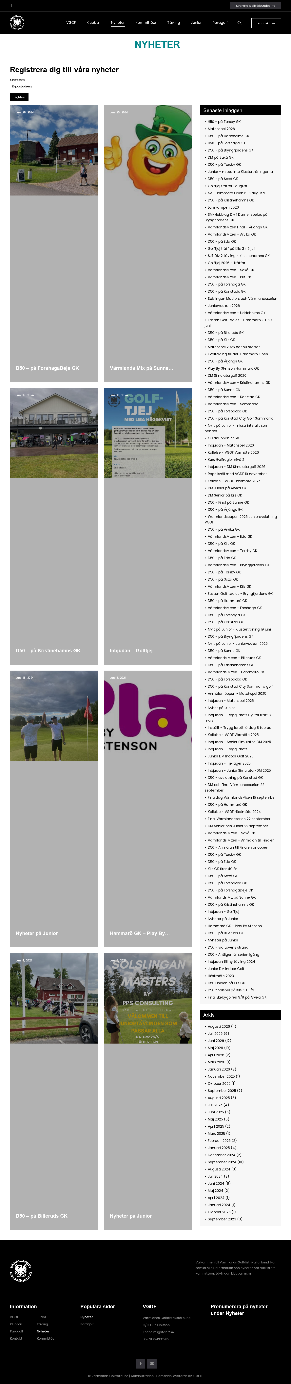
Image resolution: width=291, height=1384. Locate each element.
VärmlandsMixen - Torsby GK (232, 550)
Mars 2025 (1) (219, 1133)
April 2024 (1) (219, 1197)
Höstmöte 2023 (221, 976)
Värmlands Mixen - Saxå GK (231, 833)
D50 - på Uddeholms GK (228, 136)
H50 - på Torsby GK (224, 121)
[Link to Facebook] (11, 5)
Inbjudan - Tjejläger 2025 (229, 763)
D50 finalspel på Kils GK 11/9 (231, 990)
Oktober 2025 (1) (222, 1083)
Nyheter (43, 1331)
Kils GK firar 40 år (222, 868)
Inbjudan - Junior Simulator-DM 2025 (239, 770)
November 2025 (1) (224, 1076)
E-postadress (17, 79)
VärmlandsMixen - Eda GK (230, 536)
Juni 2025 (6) (219, 1112)
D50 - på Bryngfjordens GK (230, 150)
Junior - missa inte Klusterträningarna (240, 171)
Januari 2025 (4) (222, 1147)
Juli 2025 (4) (218, 1105)
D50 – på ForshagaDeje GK (47, 368)
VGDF (14, 1317)
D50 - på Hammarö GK (227, 600)
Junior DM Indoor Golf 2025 (230, 756)
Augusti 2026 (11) (222, 1026)
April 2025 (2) (219, 1126)
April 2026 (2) (219, 1055)
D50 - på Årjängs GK (225, 361)
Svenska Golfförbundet (253, 6)
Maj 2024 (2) (218, 1190)
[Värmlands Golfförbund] (17, 23)
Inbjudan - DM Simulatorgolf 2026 (236, 466)
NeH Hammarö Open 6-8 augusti (236, 193)
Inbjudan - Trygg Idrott (227, 749)
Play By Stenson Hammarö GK (233, 368)
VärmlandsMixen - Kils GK (229, 277)
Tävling (42, 1324)
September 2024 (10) (226, 1162)
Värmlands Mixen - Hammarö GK (236, 672)
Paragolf (16, 1331)
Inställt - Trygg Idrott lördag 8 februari (240, 727)
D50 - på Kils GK (221, 339)
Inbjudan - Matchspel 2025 (231, 700)
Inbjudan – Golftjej (131, 650)
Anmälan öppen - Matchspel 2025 (237, 693)
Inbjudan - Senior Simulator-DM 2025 (239, 742)
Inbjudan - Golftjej (223, 911)
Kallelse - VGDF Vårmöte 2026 (233, 452)
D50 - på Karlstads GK (227, 291)
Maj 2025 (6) (218, 1119)
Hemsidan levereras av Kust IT (179, 1376)
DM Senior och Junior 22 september (238, 826)
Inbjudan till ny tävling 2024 (231, 961)
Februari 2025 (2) (222, 1140)
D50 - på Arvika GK (224, 529)
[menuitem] (71, 23)
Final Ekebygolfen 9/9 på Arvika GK (237, 997)
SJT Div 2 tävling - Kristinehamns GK (239, 255)
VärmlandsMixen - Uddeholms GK (236, 313)
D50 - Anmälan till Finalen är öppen (238, 847)
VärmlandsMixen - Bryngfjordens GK (239, 565)
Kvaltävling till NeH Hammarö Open (238, 354)
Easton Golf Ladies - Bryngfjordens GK (240, 593)
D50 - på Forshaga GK (227, 284)
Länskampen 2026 (223, 207)
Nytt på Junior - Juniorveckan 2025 (238, 643)
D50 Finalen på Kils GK (226, 983)
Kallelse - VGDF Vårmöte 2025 (233, 734)
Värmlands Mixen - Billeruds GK (234, 658)
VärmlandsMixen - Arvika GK (232, 234)
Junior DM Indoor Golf (226, 968)
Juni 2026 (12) (219, 1040)
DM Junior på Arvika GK (227, 488)
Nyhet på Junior (221, 707)
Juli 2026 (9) (218, 1033)
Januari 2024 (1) (221, 1205)
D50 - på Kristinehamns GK (231, 200)
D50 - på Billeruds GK (226, 332)
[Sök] (240, 23)
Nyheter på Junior (37, 933)
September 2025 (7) (225, 1090)
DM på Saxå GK (221, 157)
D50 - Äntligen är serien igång (233, 954)
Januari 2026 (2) (222, 1069)
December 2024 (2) (225, 1155)
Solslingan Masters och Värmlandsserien (242, 298)
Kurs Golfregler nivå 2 (226, 459)
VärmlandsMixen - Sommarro (233, 404)
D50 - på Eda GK (222, 241)
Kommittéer (46, 1338)
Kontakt (16, 1338)
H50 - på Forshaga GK (226, 143)
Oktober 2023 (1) (222, 1212)
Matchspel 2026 (221, 129)
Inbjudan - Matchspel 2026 (231, 445)
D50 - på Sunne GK (224, 389)
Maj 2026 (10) (219, 1048)
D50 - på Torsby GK (224, 164)
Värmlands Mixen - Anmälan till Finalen (241, 840)
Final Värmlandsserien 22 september (239, 819)
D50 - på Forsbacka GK (227, 411)
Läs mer (14, 107)
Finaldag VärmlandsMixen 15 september (242, 797)
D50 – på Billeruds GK (42, 1216)
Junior (41, 1317)
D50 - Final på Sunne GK (228, 502)
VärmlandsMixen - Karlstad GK (234, 397)
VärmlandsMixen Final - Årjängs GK (238, 227)
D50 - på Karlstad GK (226, 622)
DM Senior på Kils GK (225, 495)
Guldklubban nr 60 (223, 438)
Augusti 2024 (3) (222, 1169)
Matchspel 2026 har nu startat (234, 347)
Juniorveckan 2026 (224, 305)
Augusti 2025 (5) (222, 1098)
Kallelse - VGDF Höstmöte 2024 (234, 811)
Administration (142, 1376)
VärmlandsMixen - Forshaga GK (235, 608)
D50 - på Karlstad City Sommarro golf (240, 686)
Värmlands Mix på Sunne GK (139, 368)
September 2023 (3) (225, 1219)
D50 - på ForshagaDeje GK (230, 890)
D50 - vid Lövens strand (228, 947)
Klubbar (16, 1324)
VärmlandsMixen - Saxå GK (231, 270)
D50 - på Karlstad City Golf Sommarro (240, 418)
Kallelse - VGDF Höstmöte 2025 (234, 481)
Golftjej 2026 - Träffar (226, 263)
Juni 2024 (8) (219, 1183)
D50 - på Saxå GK (223, 178)
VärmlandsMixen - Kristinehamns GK (239, 382)
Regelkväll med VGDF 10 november (237, 474)
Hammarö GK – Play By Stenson (137, 933)
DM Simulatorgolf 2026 (227, 375)
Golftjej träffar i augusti (228, 186)
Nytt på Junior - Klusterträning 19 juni (239, 629)
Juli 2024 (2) (218, 1176)
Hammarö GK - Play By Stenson (235, 926)
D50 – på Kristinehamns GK (48, 650)
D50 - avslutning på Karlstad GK (235, 777)
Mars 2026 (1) (219, 1062)
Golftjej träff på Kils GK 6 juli (231, 248)
